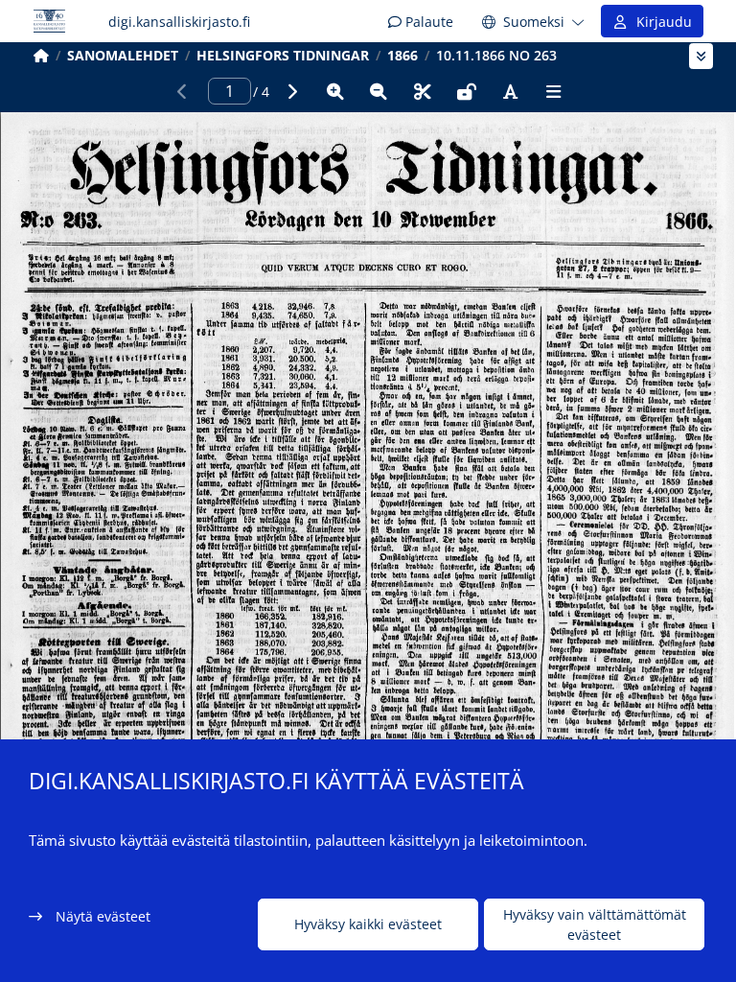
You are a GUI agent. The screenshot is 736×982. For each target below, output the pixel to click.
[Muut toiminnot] (554, 91)
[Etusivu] (41, 55)
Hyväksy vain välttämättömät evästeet (594, 924)
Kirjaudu (660, 21)
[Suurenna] (335, 91)
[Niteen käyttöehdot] (467, 91)
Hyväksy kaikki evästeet (368, 924)
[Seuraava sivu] (291, 91)
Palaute (427, 21)
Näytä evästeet (103, 916)
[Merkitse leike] (422, 91)
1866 (402, 55)
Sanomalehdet (122, 55)
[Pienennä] (378, 91)
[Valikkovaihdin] (701, 56)
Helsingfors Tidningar (282, 55)
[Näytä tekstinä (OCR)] (510, 91)
